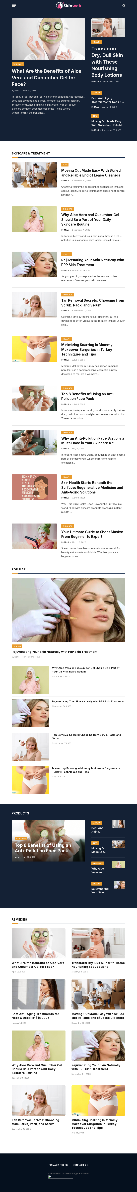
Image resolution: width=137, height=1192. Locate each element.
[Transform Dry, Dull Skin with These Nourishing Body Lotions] (108, 27)
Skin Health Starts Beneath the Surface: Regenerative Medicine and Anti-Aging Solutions (92, 487)
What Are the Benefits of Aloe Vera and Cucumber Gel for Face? (46, 77)
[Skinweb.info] (68, 5)
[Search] (123, 5)
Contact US (80, 1165)
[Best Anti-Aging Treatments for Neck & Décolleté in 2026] (118, 824)
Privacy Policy (58, 1165)
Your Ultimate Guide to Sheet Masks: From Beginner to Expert (92, 534)
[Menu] (14, 5)
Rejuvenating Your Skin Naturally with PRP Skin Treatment (92, 262)
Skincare (18, 64)
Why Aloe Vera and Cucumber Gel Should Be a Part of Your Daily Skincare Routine (90, 219)
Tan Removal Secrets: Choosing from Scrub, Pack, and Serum (92, 302)
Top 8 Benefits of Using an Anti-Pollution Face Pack (88, 396)
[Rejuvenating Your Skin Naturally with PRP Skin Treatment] (34, 264)
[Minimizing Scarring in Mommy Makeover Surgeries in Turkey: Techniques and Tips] (34, 349)
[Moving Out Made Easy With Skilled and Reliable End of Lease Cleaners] (34, 175)
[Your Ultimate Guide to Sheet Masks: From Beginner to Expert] (34, 536)
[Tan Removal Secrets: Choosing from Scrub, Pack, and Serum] (34, 304)
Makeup (97, 93)
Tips (95, 116)
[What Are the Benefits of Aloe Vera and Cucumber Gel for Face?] (48, 39)
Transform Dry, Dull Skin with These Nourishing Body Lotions (107, 62)
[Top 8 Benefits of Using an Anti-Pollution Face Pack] (34, 398)
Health (96, 42)
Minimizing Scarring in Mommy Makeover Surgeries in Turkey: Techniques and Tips (87, 349)
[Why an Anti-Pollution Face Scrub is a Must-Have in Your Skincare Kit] (34, 442)
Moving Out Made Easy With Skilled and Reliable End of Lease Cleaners (107, 123)
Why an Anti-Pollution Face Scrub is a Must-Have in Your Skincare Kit (92, 440)
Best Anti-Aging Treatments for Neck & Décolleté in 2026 (106, 100)
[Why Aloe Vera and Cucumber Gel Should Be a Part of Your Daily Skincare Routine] (34, 219)
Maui (17, 90)
